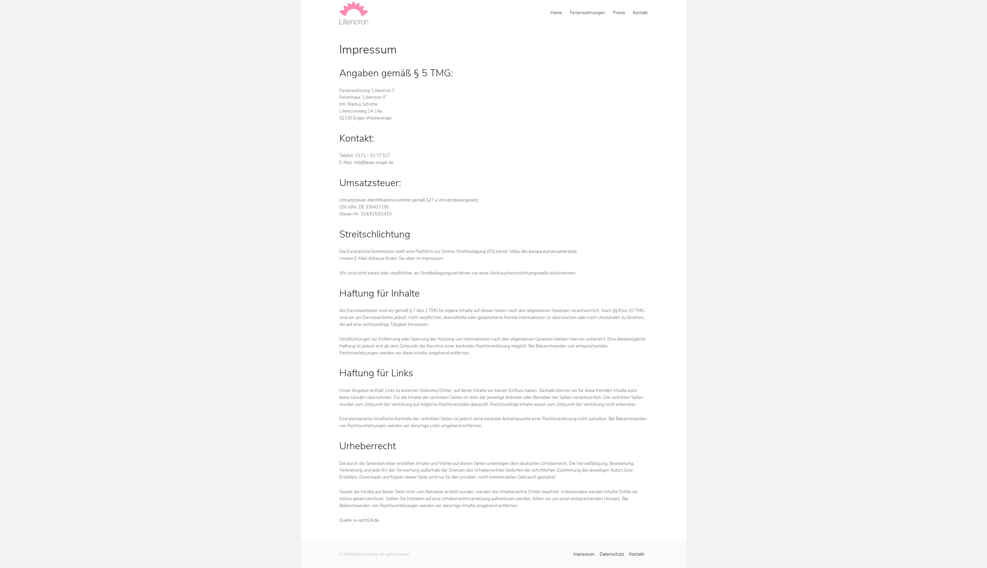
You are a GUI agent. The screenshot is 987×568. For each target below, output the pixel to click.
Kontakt (640, 13)
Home (556, 13)
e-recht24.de (366, 520)
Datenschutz (612, 554)
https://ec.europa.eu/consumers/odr (543, 251)
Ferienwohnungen (587, 13)
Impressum (584, 554)
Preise (619, 13)
